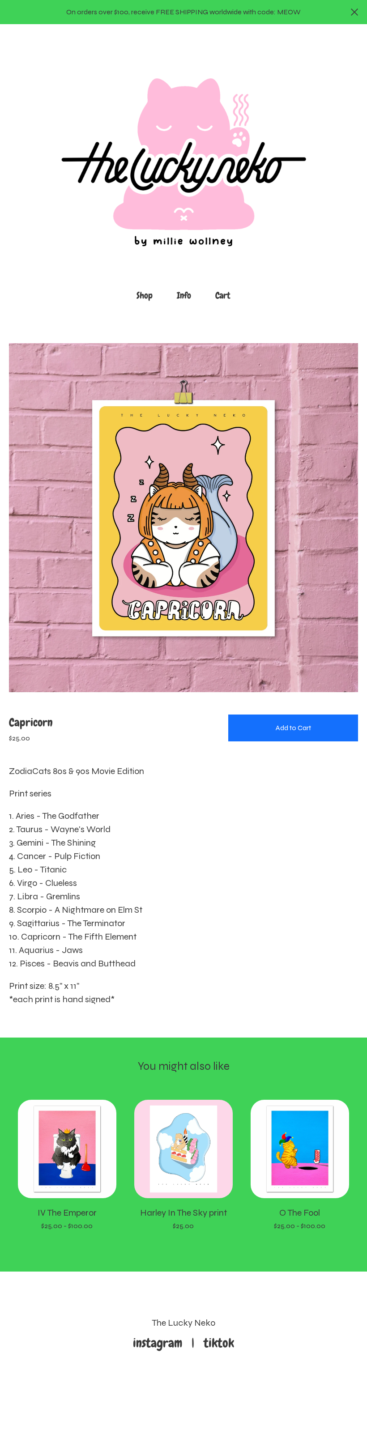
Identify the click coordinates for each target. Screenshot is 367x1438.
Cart (225, 294)
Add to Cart (293, 727)
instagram (160, 1343)
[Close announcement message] (354, 12)
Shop (145, 295)
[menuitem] (144, 295)
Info (184, 295)
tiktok (219, 1343)
